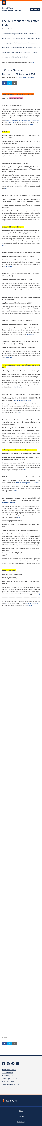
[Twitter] (17, 1064)
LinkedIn (11, 122)
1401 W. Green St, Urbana (22, 400)
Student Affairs (7, 8)
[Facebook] (3, 1064)
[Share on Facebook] (4, 83)
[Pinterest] (13, 1064)
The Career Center (11, 10)
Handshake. (8, 266)
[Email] (14, 83)
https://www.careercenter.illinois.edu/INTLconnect (22, 120)
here (32, 63)
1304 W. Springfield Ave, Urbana (27, 483)
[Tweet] (9, 83)
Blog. (31, 124)
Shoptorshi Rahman (26, 77)
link (6, 603)
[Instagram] (8, 1064)
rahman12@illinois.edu (33, 603)
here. (7, 188)
